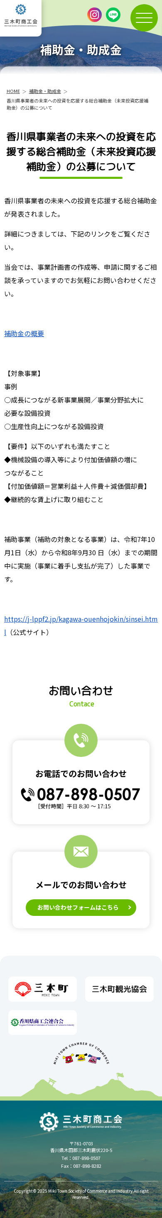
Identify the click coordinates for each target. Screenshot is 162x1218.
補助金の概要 (24, 333)
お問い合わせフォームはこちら (78, 907)
